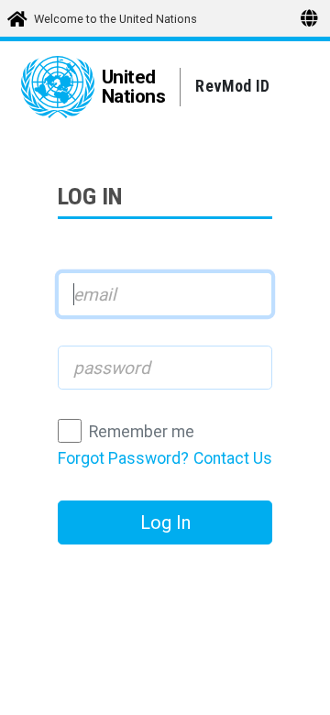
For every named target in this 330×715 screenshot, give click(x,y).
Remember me (141, 432)
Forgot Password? (123, 458)
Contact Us (232, 458)
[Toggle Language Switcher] (309, 18)
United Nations (134, 86)
